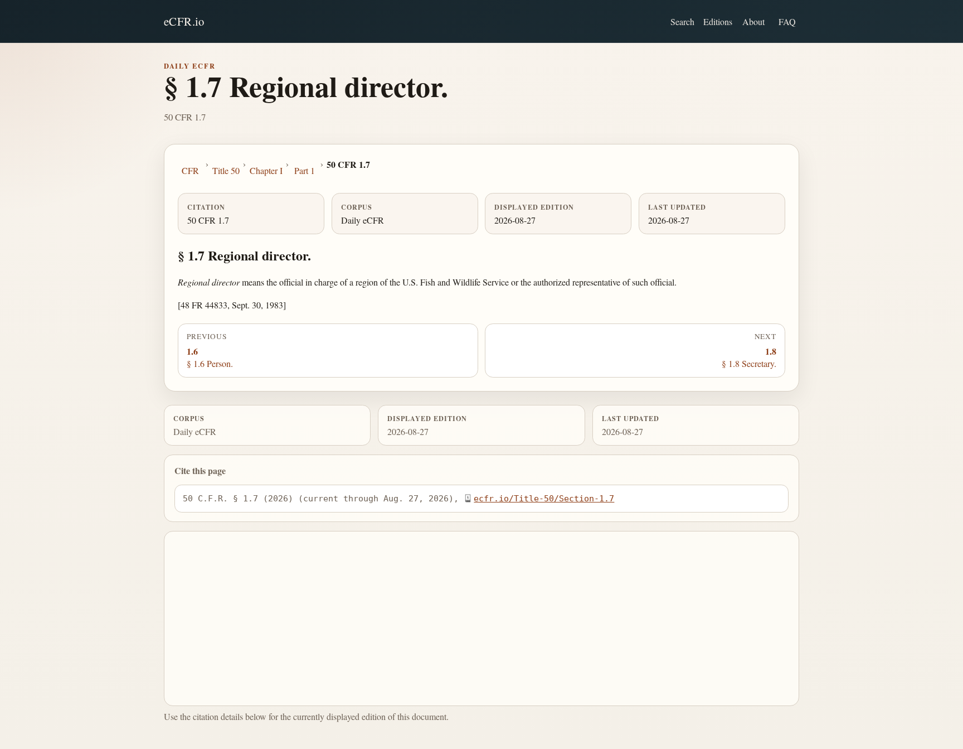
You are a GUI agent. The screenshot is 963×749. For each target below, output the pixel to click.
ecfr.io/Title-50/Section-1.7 (544, 498)
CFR (190, 170)
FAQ (787, 21)
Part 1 (304, 170)
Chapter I (266, 170)
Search (682, 21)
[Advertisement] (481, 618)
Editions (717, 21)
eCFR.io (184, 21)
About (753, 21)
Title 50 (226, 170)
